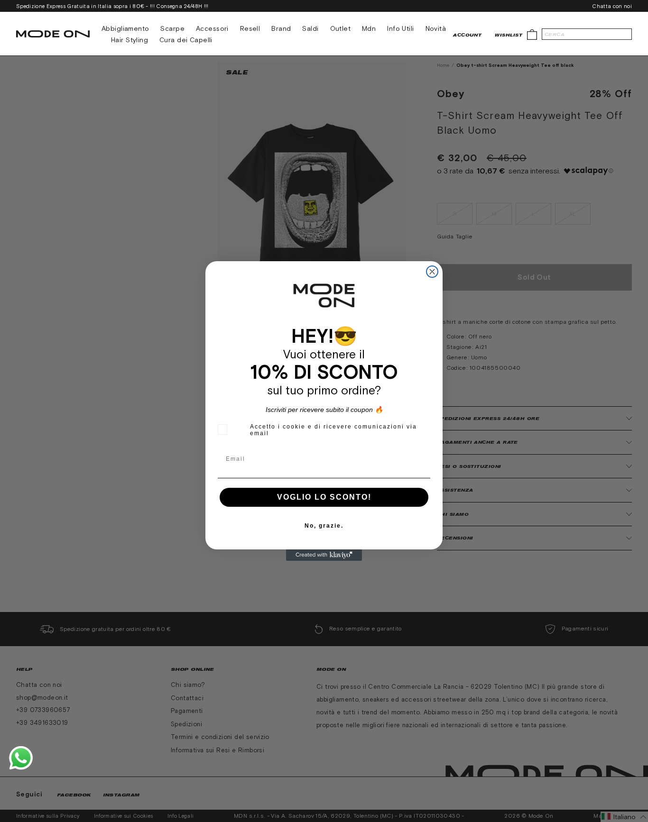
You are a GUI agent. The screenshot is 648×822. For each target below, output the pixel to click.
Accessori (212, 28)
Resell (250, 28)
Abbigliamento (125, 28)
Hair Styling (129, 40)
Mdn (369, 28)
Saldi (310, 28)
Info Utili (400, 28)
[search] (587, 34)
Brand (281, 28)
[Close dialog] (432, 271)
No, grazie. (324, 525)
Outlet (340, 28)
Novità (436, 28)
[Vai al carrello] (532, 34)
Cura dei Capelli (186, 40)
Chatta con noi (612, 6)
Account (467, 34)
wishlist (508, 34)
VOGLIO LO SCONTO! (324, 497)
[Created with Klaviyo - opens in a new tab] (324, 555)
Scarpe (172, 28)
